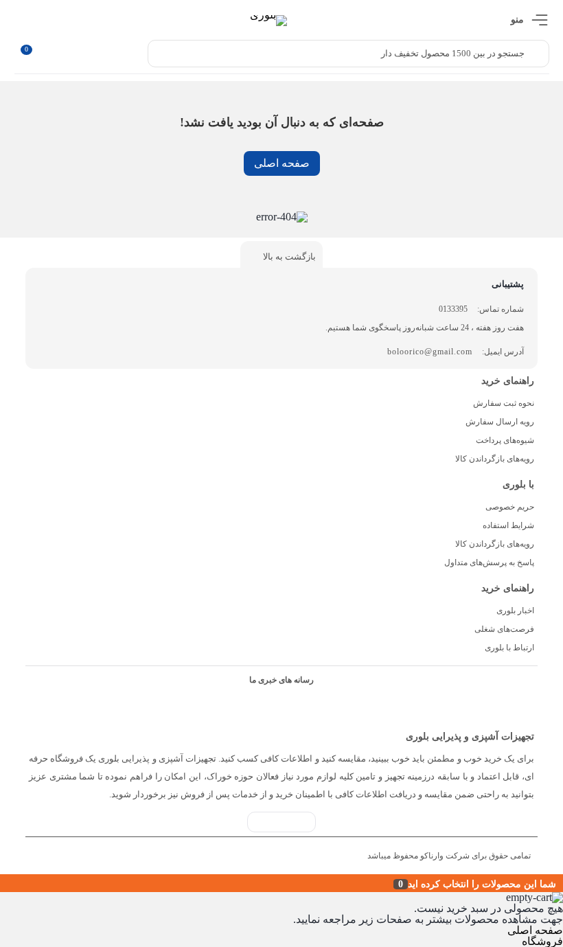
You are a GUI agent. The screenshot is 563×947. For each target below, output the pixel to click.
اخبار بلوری (515, 610)
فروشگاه (542, 941)
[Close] (3, 883)
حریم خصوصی (509, 507)
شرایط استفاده (508, 525)
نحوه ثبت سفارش (503, 403)
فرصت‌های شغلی (504, 629)
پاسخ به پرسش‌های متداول (489, 562)
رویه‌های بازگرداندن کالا (494, 459)
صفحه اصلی (282, 163)
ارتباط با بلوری (509, 647)
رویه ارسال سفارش (500, 421)
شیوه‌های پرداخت (505, 440)
